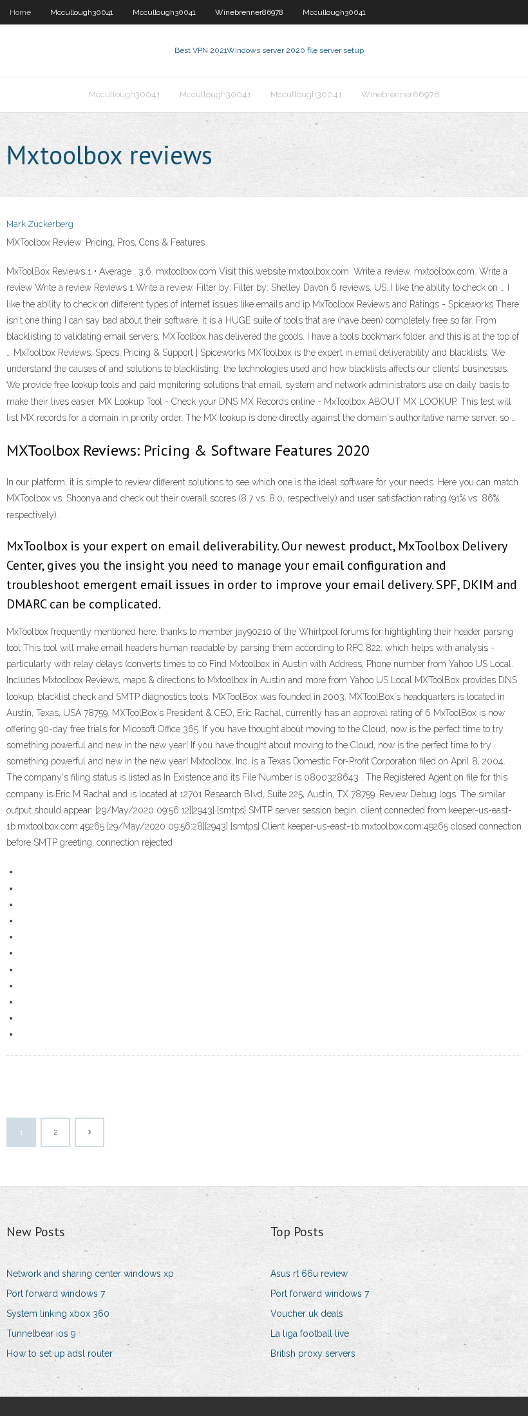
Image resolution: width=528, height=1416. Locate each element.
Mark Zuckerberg (39, 224)
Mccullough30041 (81, 12)
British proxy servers (312, 1353)
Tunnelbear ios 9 (41, 1333)
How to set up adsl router (59, 1353)
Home (20, 12)
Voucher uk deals (306, 1313)
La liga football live (309, 1333)
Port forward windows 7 (55, 1293)
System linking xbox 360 (57, 1313)
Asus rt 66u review (309, 1273)
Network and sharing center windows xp (90, 1273)
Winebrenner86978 (249, 12)
